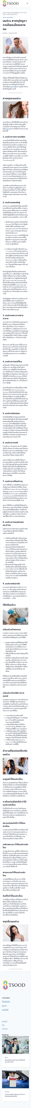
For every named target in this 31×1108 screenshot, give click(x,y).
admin (5, 33)
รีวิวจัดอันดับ (6, 1002)
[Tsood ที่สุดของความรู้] (10, 3)
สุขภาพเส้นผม (10, 17)
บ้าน (3, 1025)
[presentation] (15, 1045)
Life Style (5, 1028)
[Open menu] (27, 3)
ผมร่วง (12, 87)
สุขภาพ (4, 17)
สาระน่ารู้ (4, 1021)
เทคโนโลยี (5, 1010)
